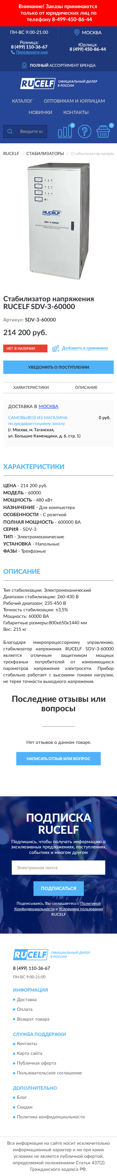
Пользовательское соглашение (49, 1073)
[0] (103, 131)
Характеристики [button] (31, 388)
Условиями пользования (81, 909)
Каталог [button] (22, 101)
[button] (29, 52)
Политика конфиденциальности (51, 1117)
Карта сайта (29, 1053)
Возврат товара (33, 1019)
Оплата (24, 1009)
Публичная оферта (36, 1063)
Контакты (76, 112)
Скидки (24, 1107)
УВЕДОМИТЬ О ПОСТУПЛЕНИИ (58, 367)
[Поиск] (9, 131)
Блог (22, 1098)
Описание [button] (86, 388)
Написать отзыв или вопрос (58, 759)
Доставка (27, 1000)
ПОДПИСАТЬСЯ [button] (58, 888)
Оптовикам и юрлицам (74, 101)
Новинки (40, 112)
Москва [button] (48, 406)
